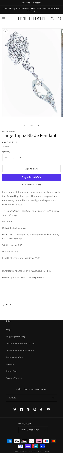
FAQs (8, 329)
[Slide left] (24, 125)
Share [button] (8, 304)
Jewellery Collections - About (20, 350)
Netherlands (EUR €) (30, 429)
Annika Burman (24, 452)
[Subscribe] (53, 397)
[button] (3, 18)
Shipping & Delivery (15, 336)
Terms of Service (14, 378)
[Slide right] (38, 125)
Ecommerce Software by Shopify (39, 452)
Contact (10, 364)
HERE (48, 270)
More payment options (31, 184)
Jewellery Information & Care (20, 343)
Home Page (11, 371)
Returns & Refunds (15, 357)
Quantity (6, 151)
